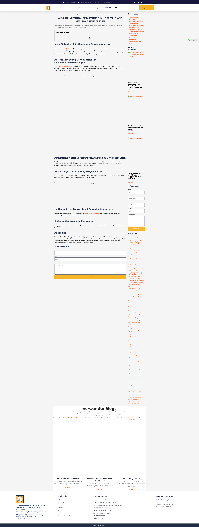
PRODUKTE (81, 8)
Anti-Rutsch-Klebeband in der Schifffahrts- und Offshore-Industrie (135, 85)
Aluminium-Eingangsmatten (135, 235)
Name (56, 250)
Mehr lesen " (130, 91)
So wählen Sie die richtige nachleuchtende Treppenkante (135, 290)
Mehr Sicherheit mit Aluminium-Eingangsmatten (82, 44)
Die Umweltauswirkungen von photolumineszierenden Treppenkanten (135, 363)
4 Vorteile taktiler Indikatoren (68, 478)
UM (90, 8)
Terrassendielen (132, 276)
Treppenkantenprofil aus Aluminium (135, 244)
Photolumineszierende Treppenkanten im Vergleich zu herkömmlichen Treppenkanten (135, 313)
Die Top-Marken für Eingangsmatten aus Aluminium (135, 127)
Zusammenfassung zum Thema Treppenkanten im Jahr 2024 (135, 176)
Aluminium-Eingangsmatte (65, 48)
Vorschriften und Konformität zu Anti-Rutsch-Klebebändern (135, 261)
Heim (55, 14)
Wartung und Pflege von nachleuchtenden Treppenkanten (131, 479)
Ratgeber (98, 8)
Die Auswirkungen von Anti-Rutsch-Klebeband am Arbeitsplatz (136, 375)
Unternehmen (131, 196)
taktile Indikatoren (133, 323)
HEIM (72, 8)
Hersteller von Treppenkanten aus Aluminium (135, 247)
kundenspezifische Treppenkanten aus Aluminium (133, 267)
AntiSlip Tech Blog (63, 14)
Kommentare (57, 263)
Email (55, 256)
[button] (134, 2)
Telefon (130, 202)
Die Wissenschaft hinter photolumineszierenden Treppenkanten (135, 399)
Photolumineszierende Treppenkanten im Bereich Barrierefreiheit (134, 303)
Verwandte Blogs (99, 408)
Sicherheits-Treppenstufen (134, 317)
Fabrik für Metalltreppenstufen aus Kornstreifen (135, 287)
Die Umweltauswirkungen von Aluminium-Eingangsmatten (134, 351)
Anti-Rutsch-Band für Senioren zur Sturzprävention (99, 479)
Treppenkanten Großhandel (136, 321)
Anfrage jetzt (133, 186)
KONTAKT (108, 8)
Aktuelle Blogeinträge (133, 48)
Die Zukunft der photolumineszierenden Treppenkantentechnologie (135, 367)
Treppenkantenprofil (133, 319)
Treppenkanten (134, 14)
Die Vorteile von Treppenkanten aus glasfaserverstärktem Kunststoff (135, 325)
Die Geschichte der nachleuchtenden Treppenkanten (135, 371)
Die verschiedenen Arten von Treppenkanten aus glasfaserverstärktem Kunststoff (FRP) (135, 339)
